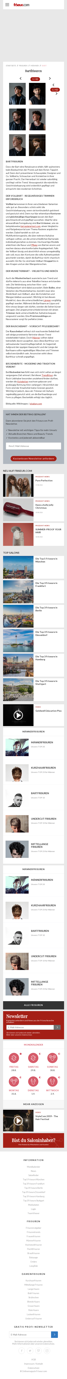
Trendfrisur (47, 375)
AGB (33, 1359)
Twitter (30, 1350)
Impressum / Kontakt (33, 1364)
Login (33, 1209)
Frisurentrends (33, 1232)
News (33, 1171)
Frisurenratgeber (33, 1228)
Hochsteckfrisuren (33, 1245)
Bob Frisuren (33, 1293)
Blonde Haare (33, 1302)
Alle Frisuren (33, 1005)
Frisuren (33, 1221)
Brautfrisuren (33, 1253)
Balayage (33, 1257)
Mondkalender (33, 1167)
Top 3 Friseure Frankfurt (33, 1184)
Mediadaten (33, 1205)
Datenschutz (27, 1035)
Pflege (34, 245)
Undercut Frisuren (33, 1318)
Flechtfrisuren (33, 1249)
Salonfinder (33, 1175)
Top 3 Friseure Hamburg (33, 1196)
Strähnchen (33, 1297)
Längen (47, 300)
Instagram (47, 1350)
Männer (36, 337)
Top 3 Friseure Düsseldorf (33, 1192)
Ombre (33, 1262)
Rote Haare (33, 1310)
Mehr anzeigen (33, 1104)
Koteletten (22, 381)
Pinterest (38, 1350)
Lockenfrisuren (33, 1314)
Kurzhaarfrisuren (33, 1280)
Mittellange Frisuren (33, 1285)
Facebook (21, 1350)
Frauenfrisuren (33, 1236)
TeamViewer (33, 1213)
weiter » (50, 78)
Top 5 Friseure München (33, 1179)
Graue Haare (34, 1306)
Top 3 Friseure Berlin (33, 1188)
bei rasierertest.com (30, 226)
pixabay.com (36, 403)
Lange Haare (33, 1289)
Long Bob (33, 1266)
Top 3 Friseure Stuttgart (33, 1200)
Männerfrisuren (33, 1240)
